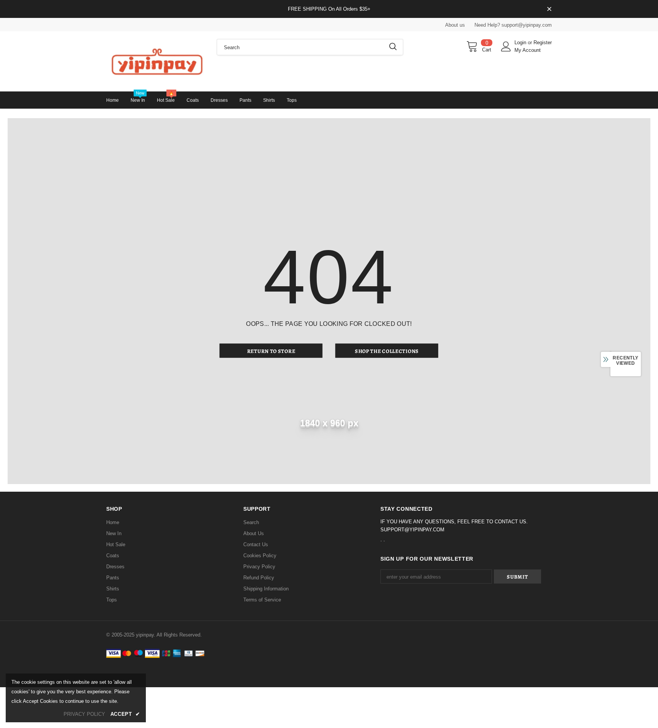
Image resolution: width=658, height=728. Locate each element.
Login (521, 42)
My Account (527, 50)
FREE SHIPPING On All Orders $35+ (329, 9)
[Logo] (155, 61)
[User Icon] (506, 46)
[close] (549, 9)
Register (542, 42)
